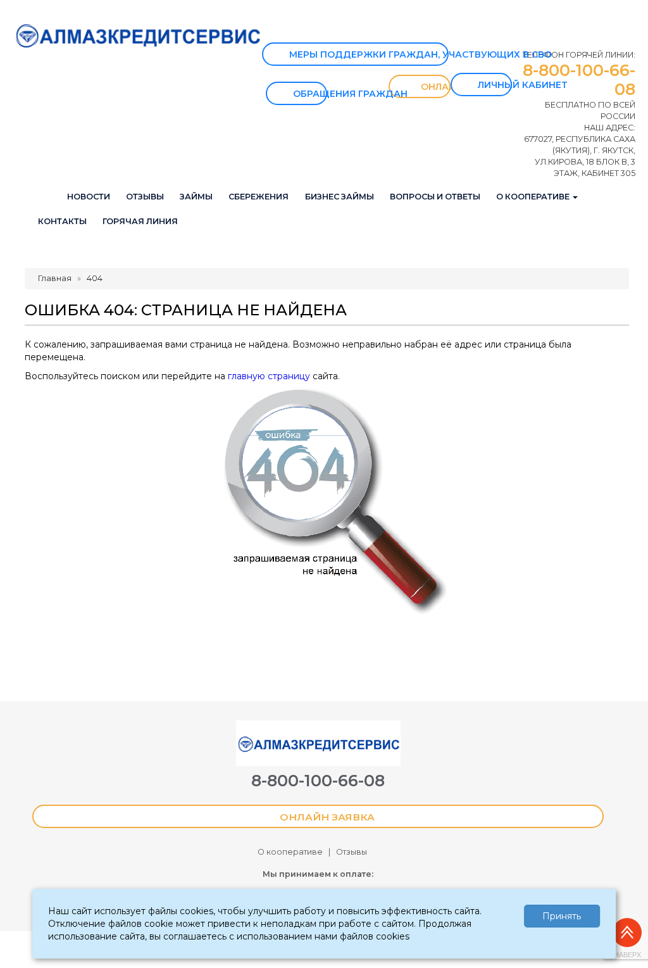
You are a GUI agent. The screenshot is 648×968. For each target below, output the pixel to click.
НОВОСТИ (88, 196)
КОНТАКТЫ (62, 221)
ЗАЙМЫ (196, 196)
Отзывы (351, 852)
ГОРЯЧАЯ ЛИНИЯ (140, 221)
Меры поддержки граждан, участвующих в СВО (369, 54)
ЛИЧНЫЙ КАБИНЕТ (495, 85)
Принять (561, 916)
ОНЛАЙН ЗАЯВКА (433, 86)
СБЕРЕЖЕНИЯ (258, 196)
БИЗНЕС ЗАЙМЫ (339, 196)
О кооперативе (290, 852)
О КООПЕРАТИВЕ (533, 196)
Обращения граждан (310, 93)
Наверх (627, 955)
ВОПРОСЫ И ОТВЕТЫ (435, 196)
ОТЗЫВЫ (145, 196)
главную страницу (269, 376)
